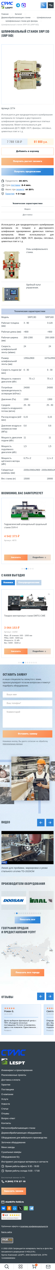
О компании (7, 1094)
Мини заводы (8, 1147)
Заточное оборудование (13, 1143)
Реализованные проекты (13, 1075)
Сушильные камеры (11, 1152)
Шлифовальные (44, 18)
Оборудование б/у (10, 1157)
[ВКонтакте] (3, 1208)
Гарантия (9, 194)
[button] (43, 5)
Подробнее (38, 557)
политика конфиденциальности (34, 1226)
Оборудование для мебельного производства (24, 1138)
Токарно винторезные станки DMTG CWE (24, 616)
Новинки (8, 583)
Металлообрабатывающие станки (18, 1128)
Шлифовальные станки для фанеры (22, 21)
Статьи (4, 1109)
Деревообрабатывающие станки (15, 18)
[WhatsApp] (26, 1208)
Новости (5, 1104)
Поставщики (7, 1090)
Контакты (6, 1123)
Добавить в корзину (27, 151)
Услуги (4, 1099)
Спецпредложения (28, 583)
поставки (15, 185)
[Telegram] (31, 1208)
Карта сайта (6, 1232)
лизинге (20, 190)
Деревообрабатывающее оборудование (21, 1133)
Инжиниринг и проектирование (17, 1070)
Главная (5, 14)
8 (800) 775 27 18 (15, 1182)
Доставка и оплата (10, 1080)
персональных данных (13, 744)
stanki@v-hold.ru (14, 1202)
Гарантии (5, 1085)
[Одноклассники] (9, 1208)
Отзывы (7, 997)
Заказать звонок (13, 1191)
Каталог (18, 14)
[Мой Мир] (15, 1208)
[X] (20, 1208)
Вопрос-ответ (8, 1119)
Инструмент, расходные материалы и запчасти (24, 1162)
